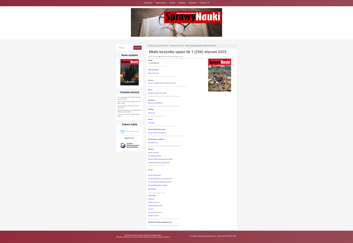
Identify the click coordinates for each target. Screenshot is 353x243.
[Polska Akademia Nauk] (129, 132)
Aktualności (148, 3)
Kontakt (172, 3)
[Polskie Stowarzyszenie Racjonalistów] (129, 145)
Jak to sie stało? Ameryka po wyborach (157, 185)
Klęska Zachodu (152, 189)
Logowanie (192, 3)
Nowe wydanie (160, 3)
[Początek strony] (350, 240)
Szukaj (138, 47)
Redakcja (181, 3)
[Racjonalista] (129, 138)
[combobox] (125, 48)
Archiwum (203, 3)
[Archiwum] (208, 3)
